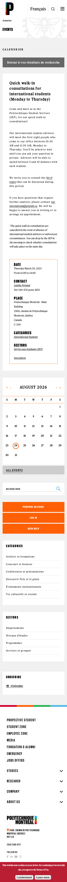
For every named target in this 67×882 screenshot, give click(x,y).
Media (11, 740)
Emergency (14, 754)
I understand (24, 877)
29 (60, 445)
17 (16, 435)
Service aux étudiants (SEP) (28, 349)
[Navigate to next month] (56, 387)
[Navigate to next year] (60, 387)
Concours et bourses (19, 564)
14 (51, 426)
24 (15, 445)
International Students (26, 337)
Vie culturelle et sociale (21, 594)
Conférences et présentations (25, 571)
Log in (33, 517)
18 (25, 435)
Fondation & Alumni (21, 747)
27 (42, 445)
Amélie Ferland (22, 285)
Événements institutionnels (23, 586)
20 (42, 435)
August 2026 (33, 387)
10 (16, 426)
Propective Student (21, 720)
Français (38, 8)
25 (24, 445)
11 (25, 426)
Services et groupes (18, 650)
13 (42, 426)
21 (51, 435)
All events (14, 470)
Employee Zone (17, 733)
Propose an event (33, 506)
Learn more (42, 877)
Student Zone (17, 727)
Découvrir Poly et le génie (22, 579)
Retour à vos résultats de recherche (33, 62)
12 (33, 426)
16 (7, 435)
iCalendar (17, 685)
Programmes (14, 643)
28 (51, 445)
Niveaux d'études (17, 635)
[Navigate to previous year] (7, 387)
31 (16, 455)
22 (60, 435)
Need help (33, 528)
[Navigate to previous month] (10, 387)
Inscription (20, 358)
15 (60, 426)
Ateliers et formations (20, 556)
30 (6, 455)
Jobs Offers (16, 760)
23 (7, 445)
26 (33, 445)
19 (33, 435)
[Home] (9, 8)
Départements (15, 628)
